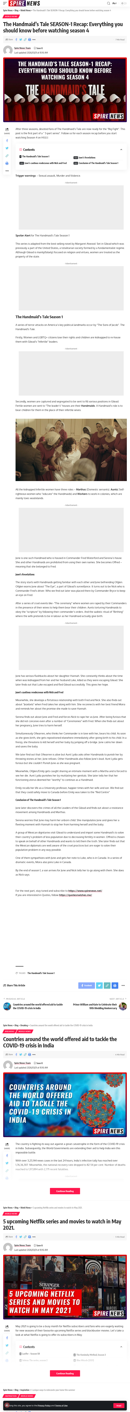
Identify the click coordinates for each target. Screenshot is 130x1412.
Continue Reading (65, 1191)
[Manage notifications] (7, 1405)
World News (11, 16)
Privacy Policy (44, 1405)
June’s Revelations (87, 157)
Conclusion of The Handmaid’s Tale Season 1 (98, 163)
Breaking (9, 1031)
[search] (108, 3)
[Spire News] (24, 3)
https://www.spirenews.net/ (85, 890)
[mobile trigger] (6, 3)
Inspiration (11, 1396)
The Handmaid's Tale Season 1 (41, 973)
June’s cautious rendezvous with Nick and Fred (46, 163)
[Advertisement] (71, 207)
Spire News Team (22, 48)
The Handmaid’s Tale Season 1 (35, 156)
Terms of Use (61, 1405)
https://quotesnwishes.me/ (75, 895)
